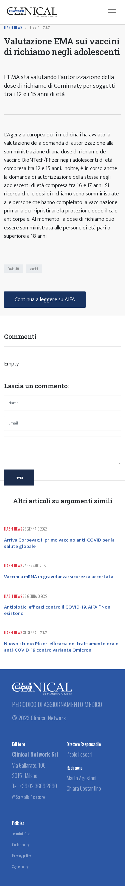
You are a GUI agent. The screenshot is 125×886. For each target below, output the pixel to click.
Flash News (13, 27)
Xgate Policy (20, 866)
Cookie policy (21, 844)
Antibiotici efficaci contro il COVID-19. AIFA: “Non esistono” (57, 610)
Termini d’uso (21, 833)
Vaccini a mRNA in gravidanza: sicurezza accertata (58, 577)
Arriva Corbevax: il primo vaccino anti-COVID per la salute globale (59, 543)
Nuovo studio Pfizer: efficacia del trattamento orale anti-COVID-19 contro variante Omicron (61, 647)
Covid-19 (13, 268)
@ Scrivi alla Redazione (28, 797)
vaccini (34, 268)
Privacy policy (21, 855)
